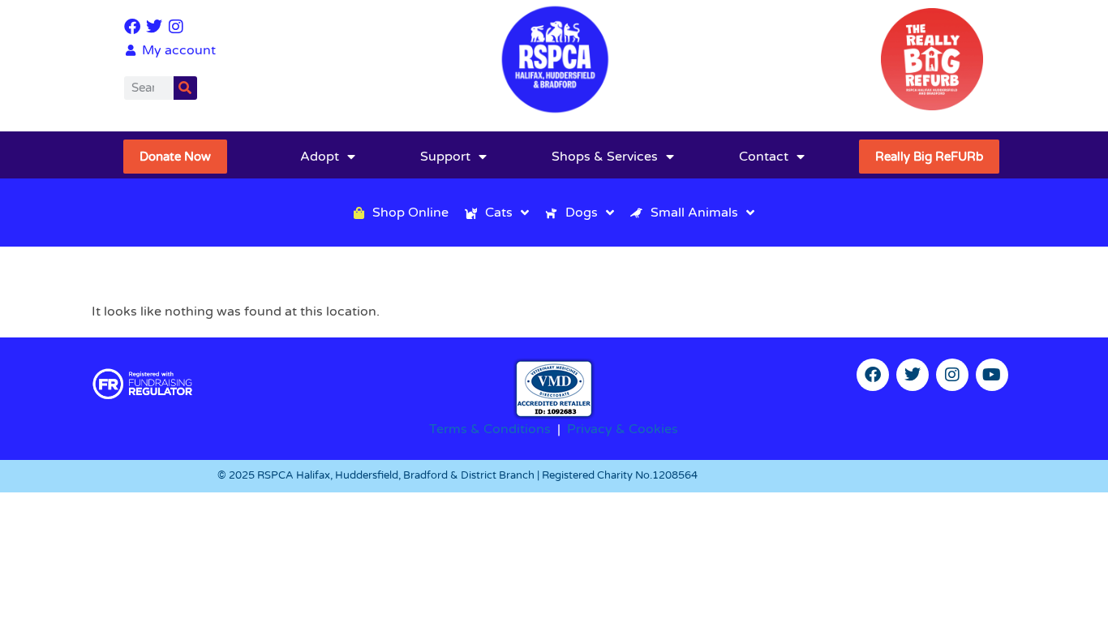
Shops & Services (605, 156)
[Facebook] (132, 27)
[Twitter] (154, 27)
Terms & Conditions (490, 429)
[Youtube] (992, 375)
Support (445, 156)
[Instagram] (176, 27)
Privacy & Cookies (622, 429)
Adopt (319, 156)
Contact (763, 156)
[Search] (185, 88)
